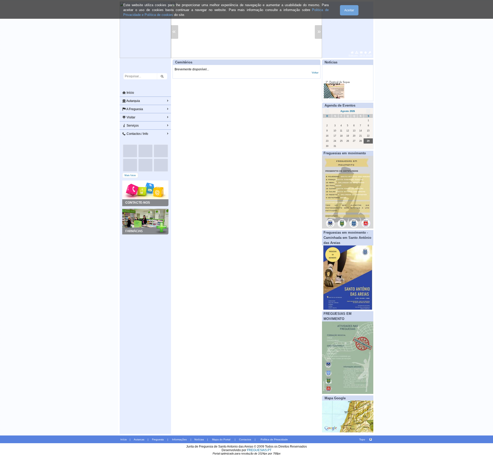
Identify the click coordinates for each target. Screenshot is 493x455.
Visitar (130, 117)
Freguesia (158, 439)
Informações (179, 439)
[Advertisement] (145, 260)
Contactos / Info (137, 134)
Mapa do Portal (221, 439)
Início (130, 92)
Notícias (199, 439)
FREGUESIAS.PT (259, 450)
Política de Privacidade (274, 439)
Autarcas (139, 439)
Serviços (132, 125)
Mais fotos (130, 175)
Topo (362, 439)
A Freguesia (134, 109)
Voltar (315, 72)
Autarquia (133, 101)
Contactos (245, 439)
